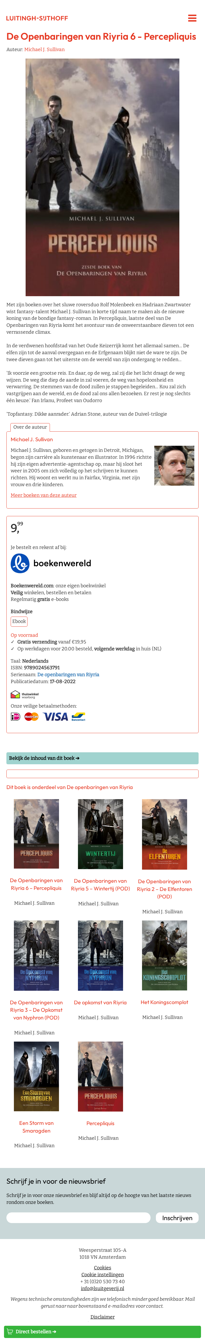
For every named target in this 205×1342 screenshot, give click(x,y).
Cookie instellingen (102, 1275)
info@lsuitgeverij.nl (102, 1288)
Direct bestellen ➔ (36, 1332)
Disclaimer (102, 1317)
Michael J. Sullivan (44, 49)
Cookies (102, 1268)
